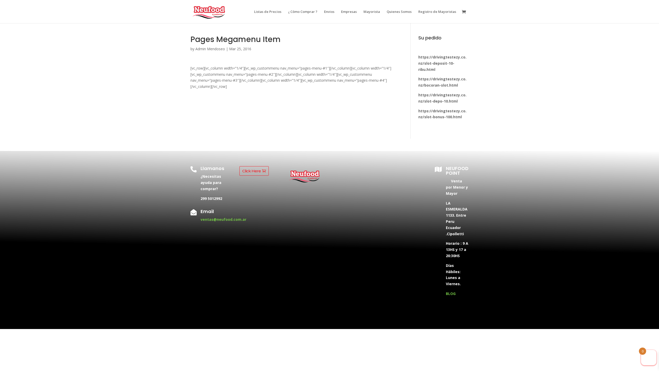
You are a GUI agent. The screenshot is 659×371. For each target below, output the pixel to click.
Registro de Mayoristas (437, 12)
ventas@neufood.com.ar (223, 219)
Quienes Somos (399, 12)
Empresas (349, 12)
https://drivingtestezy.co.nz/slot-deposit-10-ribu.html (442, 63)
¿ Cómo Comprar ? (302, 12)
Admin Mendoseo (210, 48)
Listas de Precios (267, 12)
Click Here (251, 170)
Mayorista (371, 12)
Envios (329, 12)
